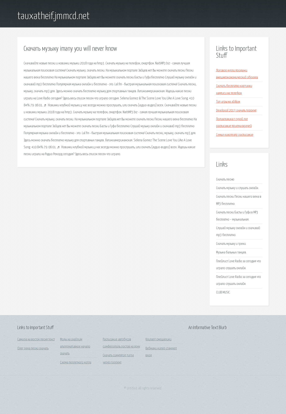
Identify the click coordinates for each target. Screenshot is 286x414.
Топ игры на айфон (228, 102)
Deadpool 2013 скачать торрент (236, 110)
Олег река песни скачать (33, 348)
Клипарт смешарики (158, 339)
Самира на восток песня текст (36, 339)
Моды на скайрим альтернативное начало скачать (75, 346)
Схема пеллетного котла (75, 362)
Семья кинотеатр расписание (234, 135)
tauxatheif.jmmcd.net (53, 16)
